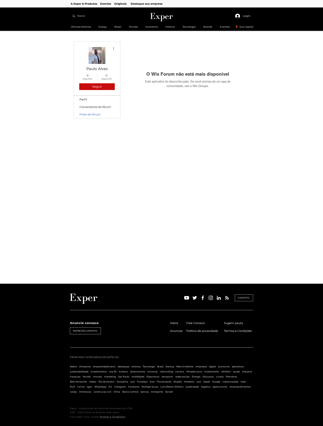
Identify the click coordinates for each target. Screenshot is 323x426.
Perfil (83, 99)
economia (224, 366)
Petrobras (231, 376)
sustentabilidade (79, 371)
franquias (75, 376)
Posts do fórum (90, 114)
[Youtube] (187, 298)
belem (73, 366)
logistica (205, 386)
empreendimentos (240, 386)
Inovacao (152, 371)
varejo (73, 391)
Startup (170, 366)
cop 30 (113, 371)
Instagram (120, 386)
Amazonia (85, 366)
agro (89, 386)
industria (247, 371)
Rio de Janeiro (106, 381)
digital (212, 366)
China (116, 391)
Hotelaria (189, 381)
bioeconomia (137, 371)
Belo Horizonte (78, 381)
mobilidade (138, 376)
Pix (110, 386)
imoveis (97, 376)
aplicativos (238, 366)
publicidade (192, 386)
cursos (220, 376)
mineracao (85, 391)
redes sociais (182, 376)
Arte (152, 381)
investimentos (99, 371)
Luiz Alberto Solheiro (172, 386)
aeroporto (167, 376)
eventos (136, 366)
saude (236, 371)
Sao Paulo (123, 376)
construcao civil (102, 391)
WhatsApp (100, 386)
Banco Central (130, 391)
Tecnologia (149, 366)
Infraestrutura (194, 371)
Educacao (208, 376)
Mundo (87, 376)
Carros (81, 386)
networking (166, 371)
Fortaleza (142, 381)
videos (92, 381)
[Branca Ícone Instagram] (211, 298)
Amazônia (122, 381)
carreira (179, 371)
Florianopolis (164, 381)
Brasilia (178, 381)
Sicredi (169, 391)
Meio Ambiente (184, 366)
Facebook (133, 386)
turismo (123, 371)
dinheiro (226, 371)
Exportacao (153, 376)
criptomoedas (230, 381)
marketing (110, 376)
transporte (157, 391)
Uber (243, 381)
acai (132, 381)
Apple (206, 381)
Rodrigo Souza (150, 386)
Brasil (160, 366)
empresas (201, 366)
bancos (145, 391)
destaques (123, 366)
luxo (198, 381)
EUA (72, 386)
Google (216, 381)
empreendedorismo (104, 366)
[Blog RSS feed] (227, 298)
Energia (196, 376)
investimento (211, 371)
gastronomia (220, 386)
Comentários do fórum (95, 107)
